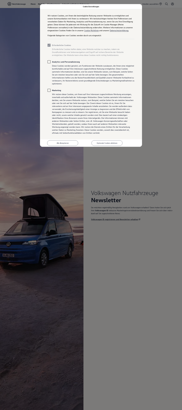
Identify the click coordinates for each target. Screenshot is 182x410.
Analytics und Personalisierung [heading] (66, 62)
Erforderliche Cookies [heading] (61, 45)
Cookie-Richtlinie (91, 30)
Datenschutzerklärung (119, 30)
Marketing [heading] (56, 90)
